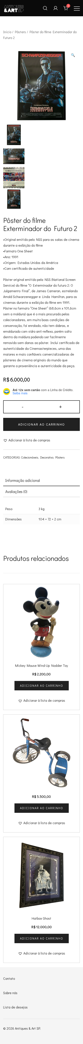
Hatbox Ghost (41, 918)
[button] (73, 55)
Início (7, 32)
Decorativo (46, 457)
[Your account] (55, 8)
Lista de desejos (15, 1007)
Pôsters (20, 32)
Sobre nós (10, 992)
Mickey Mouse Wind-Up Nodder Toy (41, 665)
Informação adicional (22, 480)
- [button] (22, 406)
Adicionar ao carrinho (41, 424)
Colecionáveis (29, 457)
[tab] (41, 480)
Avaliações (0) (16, 491)
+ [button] (60, 406)
